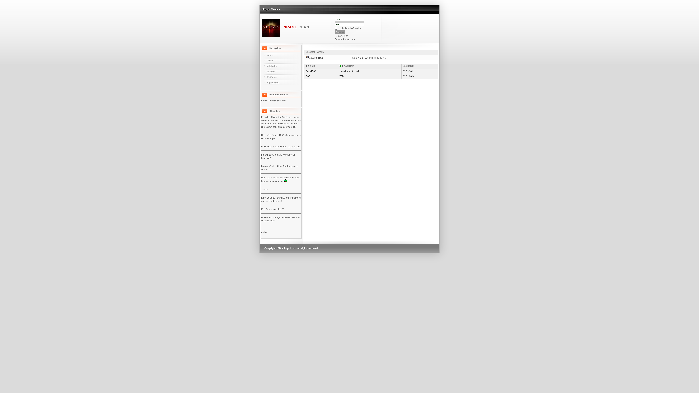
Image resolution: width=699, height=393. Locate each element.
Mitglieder (272, 66)
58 (378, 58)
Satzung (271, 71)
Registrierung (341, 36)
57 (375, 58)
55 (368, 58)
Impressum (273, 82)
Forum (270, 60)
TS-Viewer (272, 77)
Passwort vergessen (345, 39)
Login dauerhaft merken (350, 28)
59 (381, 58)
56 (371, 58)
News (270, 55)
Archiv (264, 232)
